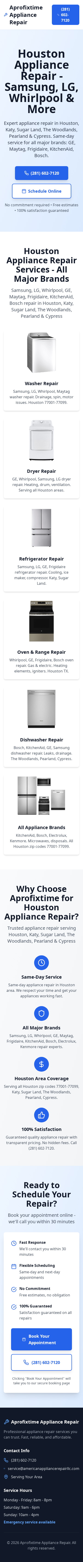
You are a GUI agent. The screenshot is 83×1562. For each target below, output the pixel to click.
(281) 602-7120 (65, 15)
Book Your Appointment (42, 1339)
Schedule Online (45, 191)
